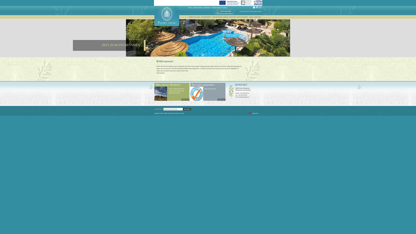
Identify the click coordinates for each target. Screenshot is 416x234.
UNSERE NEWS (197, 8)
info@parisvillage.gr (244, 97)
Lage (251, 17)
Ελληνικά (247, 11)
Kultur (232, 17)
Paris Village (194, 17)
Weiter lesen (185, 99)
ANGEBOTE (207, 8)
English (242, 11)
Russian (259, 11)
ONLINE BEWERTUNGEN (219, 8)
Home (190, 8)
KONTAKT (241, 84)
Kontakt (257, 17)
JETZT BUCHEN (225, 11)
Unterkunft (206, 17)
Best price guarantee (203, 84)
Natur (225, 17)
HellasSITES (255, 113)
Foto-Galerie (242, 17)
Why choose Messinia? (168, 84)
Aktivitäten (217, 17)
